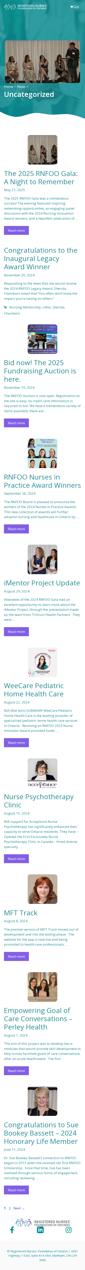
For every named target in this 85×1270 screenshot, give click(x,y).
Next (19, 1208)
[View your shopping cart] (71, 7)
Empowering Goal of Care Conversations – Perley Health (38, 1018)
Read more (16, 230)
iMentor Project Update (42, 582)
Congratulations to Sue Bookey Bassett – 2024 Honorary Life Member (41, 1133)
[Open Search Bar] (74, 7)
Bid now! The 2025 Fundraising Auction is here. (40, 371)
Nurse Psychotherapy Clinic (39, 800)
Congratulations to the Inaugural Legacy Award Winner (40, 258)
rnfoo (46, 307)
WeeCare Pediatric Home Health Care (34, 689)
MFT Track (21, 912)
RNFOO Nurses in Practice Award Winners (42, 481)
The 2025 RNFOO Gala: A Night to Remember (41, 177)
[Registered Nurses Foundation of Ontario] (25, 7)
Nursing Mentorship (25, 307)
